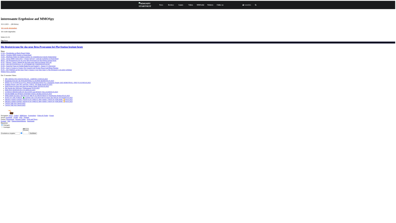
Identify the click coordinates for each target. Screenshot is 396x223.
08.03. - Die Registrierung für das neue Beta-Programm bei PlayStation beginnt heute (28, 60)
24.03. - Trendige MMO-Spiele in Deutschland (16, 55)
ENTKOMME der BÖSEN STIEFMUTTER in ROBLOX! (28, 94)
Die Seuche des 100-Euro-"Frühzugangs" (22, 88)
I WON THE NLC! (15, 103)
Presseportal (10, 119)
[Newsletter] (26, 130)
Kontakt (3, 121)
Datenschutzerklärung (19, 121)
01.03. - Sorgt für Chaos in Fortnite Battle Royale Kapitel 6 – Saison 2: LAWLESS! (28, 66)
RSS (20, 117)
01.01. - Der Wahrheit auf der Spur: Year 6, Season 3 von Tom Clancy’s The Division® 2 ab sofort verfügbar (36, 70)
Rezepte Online (20, 119)
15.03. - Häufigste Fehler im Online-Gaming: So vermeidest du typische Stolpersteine (28, 57)
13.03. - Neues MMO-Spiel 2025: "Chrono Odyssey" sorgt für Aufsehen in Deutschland (29, 59)
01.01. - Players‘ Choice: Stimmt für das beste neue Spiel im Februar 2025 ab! (26, 62)
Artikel (16, 115)
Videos (190, 5)
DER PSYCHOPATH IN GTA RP (20, 90)
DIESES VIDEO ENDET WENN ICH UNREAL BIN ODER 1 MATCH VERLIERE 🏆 (39, 99)
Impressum (30, 121)
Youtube (26, 117)
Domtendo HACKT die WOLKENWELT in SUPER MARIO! (29, 81)
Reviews (171, 5)
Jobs (8, 121)
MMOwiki (200, 5)
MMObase (23, 115)
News (161, 5)
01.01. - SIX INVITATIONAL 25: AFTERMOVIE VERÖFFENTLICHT (25, 64)
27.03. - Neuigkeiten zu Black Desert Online (15, 53)
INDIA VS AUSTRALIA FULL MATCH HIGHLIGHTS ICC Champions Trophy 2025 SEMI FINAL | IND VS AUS (48, 83)
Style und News (32, 119)
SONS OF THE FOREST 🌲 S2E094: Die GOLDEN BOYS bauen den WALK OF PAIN (39, 97)
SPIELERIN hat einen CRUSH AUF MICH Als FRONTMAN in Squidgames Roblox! (37, 96)
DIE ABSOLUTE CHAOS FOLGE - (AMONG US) (26, 79)
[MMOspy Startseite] (7, 114)
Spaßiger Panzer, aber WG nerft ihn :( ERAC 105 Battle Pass (28, 84)
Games (180, 5)
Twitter (15, 117)
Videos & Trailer (42, 115)
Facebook (9, 117)
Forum (51, 115)
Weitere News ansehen (8, 72)
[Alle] (26, 129)
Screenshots (32, 115)
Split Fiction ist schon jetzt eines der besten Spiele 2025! (27, 86)
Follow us (220, 5)
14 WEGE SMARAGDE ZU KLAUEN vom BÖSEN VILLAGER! (31, 92)
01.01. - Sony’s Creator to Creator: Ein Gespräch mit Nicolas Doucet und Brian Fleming (29, 68)
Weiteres (210, 5)
